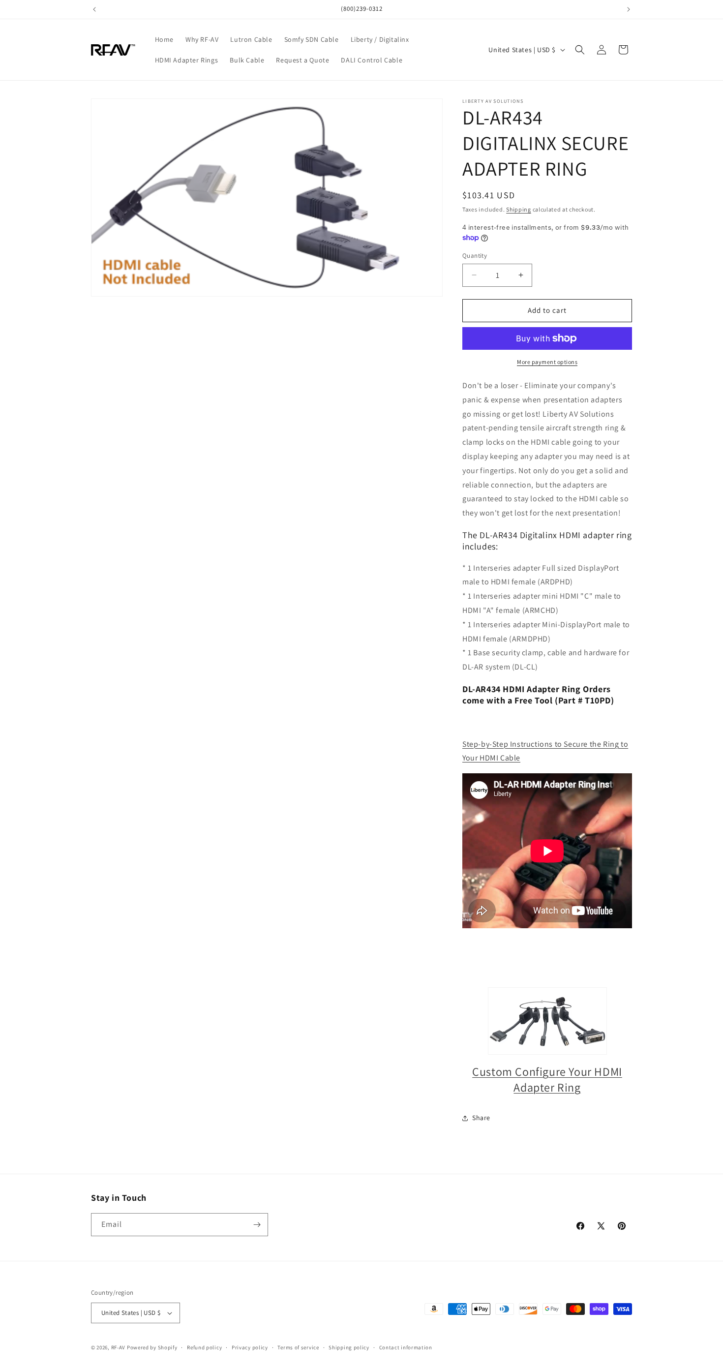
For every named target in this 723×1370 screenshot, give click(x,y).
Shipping (518, 209)
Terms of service (298, 1347)
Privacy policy (250, 1347)
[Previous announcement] (94, 9)
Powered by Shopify (152, 1347)
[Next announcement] (628, 9)
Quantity (474, 255)
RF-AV (118, 1347)
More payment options (547, 361)
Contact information (405, 1347)
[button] (580, 50)
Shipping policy (349, 1347)
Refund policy (204, 1347)
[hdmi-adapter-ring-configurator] (547, 1021)
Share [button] (481, 1117)
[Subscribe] (257, 1224)
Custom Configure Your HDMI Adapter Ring (547, 1079)
